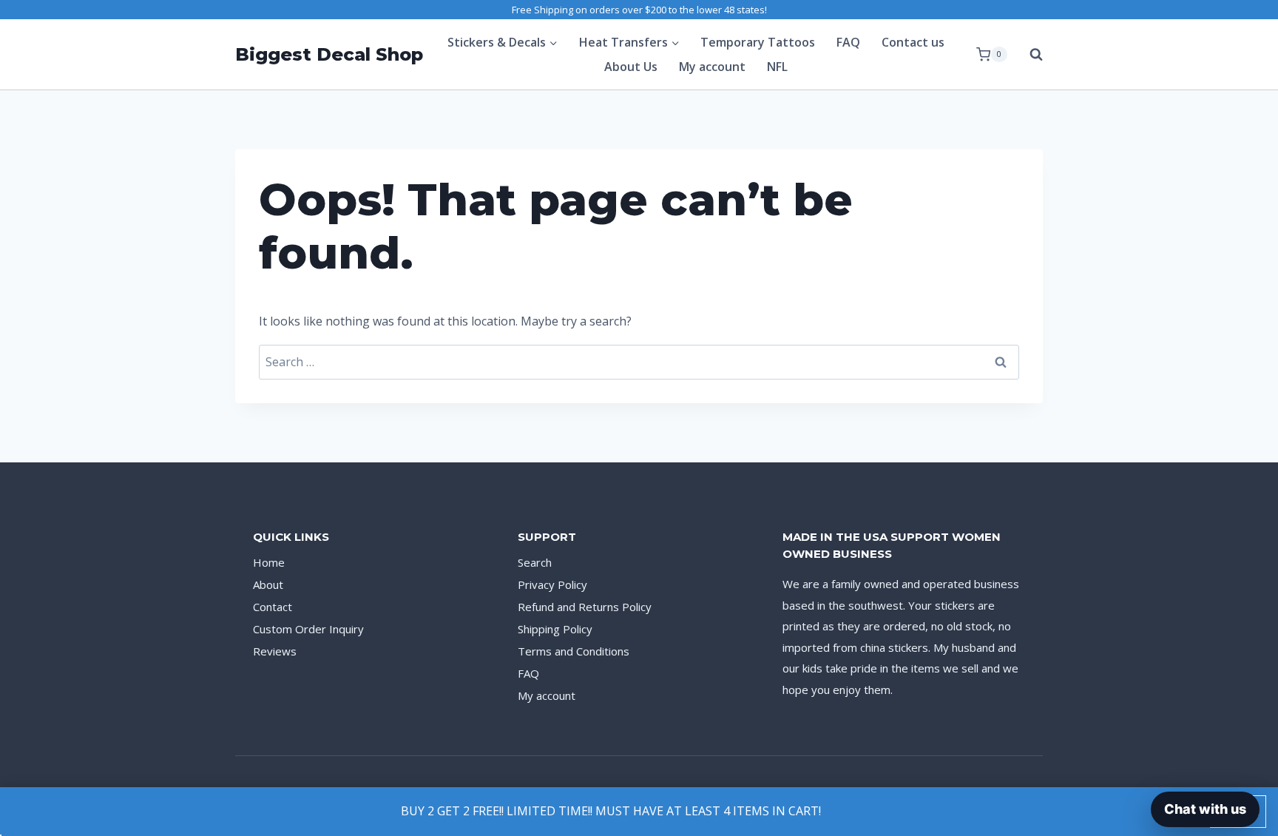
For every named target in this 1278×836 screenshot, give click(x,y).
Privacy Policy (552, 584)
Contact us (913, 42)
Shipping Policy (555, 628)
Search (535, 562)
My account (712, 66)
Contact (272, 606)
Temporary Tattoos (757, 42)
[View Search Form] (1029, 54)
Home (269, 562)
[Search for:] (639, 362)
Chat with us (1205, 809)
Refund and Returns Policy (585, 606)
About (268, 584)
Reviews (275, 651)
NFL (777, 66)
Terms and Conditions (573, 651)
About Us (630, 66)
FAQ (848, 42)
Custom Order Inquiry (308, 628)
